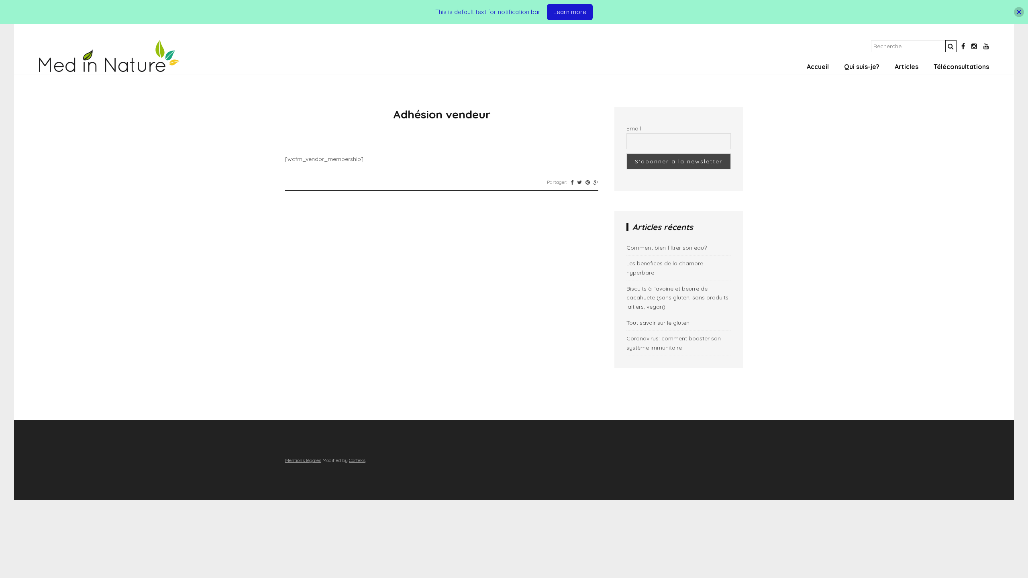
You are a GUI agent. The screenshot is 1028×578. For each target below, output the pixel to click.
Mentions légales (303, 460)
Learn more (569, 12)
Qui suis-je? (861, 67)
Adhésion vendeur (442, 114)
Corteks (357, 460)
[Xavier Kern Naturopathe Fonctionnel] (109, 69)
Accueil (818, 67)
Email (633, 128)
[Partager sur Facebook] (572, 182)
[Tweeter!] (579, 182)
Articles (906, 67)
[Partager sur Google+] (596, 182)
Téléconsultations (961, 67)
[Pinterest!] (587, 182)
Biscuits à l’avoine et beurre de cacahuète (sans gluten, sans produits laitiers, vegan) (677, 297)
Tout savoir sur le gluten (657, 322)
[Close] (1019, 12)
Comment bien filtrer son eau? (666, 247)
